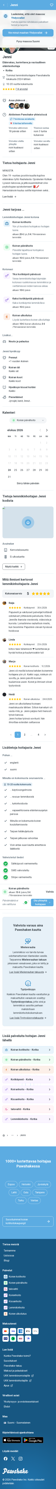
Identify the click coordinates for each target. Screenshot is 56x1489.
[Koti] (3, 1135)
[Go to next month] (47, 430)
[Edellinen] (11, 735)
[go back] (4, 5)
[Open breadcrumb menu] (12, 1135)
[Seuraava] (45, 735)
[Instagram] (20, 1459)
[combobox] (28, 420)
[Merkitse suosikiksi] (51, 5)
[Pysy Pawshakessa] (26, 902)
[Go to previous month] (40, 430)
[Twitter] (13, 1459)
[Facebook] (5, 1459)
